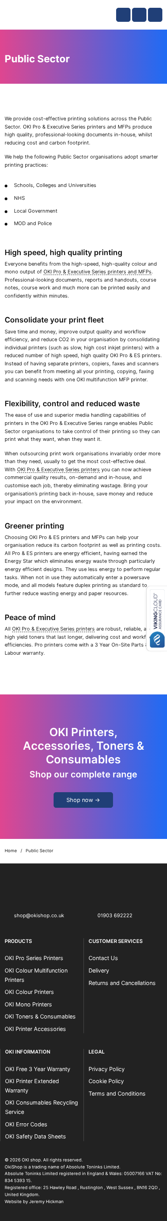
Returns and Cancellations (122, 983)
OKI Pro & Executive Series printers (58, 469)
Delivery (99, 970)
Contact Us (103, 958)
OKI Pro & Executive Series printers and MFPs (97, 272)
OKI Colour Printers (29, 991)
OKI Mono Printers (28, 1004)
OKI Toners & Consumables (40, 1016)
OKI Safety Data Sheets (35, 1136)
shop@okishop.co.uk (39, 915)
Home (11, 850)
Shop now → (83, 799)
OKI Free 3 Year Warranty (37, 1069)
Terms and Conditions (117, 1093)
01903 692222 (114, 915)
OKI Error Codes (26, 1124)
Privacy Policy (107, 1069)
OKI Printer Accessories (35, 1028)
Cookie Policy (106, 1081)
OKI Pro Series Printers (34, 958)
